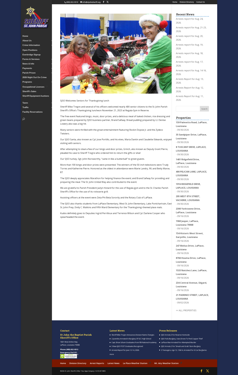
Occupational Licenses (33, 87)
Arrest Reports (97, 363)
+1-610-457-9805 (100, 371)
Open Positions (29, 50)
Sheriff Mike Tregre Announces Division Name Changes (133, 335)
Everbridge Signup (31, 55)
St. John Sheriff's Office (72, 371)
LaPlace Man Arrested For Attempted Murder (178, 342)
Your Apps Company (87, 371)
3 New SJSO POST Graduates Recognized (127, 346)
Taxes (25, 103)
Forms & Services (31, 59)
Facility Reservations (32, 112)
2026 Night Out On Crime (34, 77)
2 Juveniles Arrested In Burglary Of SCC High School (131, 339)
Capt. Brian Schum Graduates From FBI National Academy (134, 342)
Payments (27, 68)
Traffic (25, 107)
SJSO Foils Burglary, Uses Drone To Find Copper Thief (182, 339)
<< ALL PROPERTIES (186, 310)
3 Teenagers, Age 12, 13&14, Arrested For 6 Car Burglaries (184, 350)
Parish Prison (29, 73)
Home (175, 2)
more (112, 354)
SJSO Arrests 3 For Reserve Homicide (175, 335)
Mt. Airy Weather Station (166, 363)
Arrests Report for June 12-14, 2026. (125, 350)
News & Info (28, 64)
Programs (27, 82)
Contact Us (200, 2)
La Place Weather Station (135, 363)
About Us (27, 41)
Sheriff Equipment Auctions (35, 96)
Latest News (113, 363)
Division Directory (187, 2)
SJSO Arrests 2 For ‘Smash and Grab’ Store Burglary (181, 346)
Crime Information (31, 45)
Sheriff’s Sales (29, 91)
